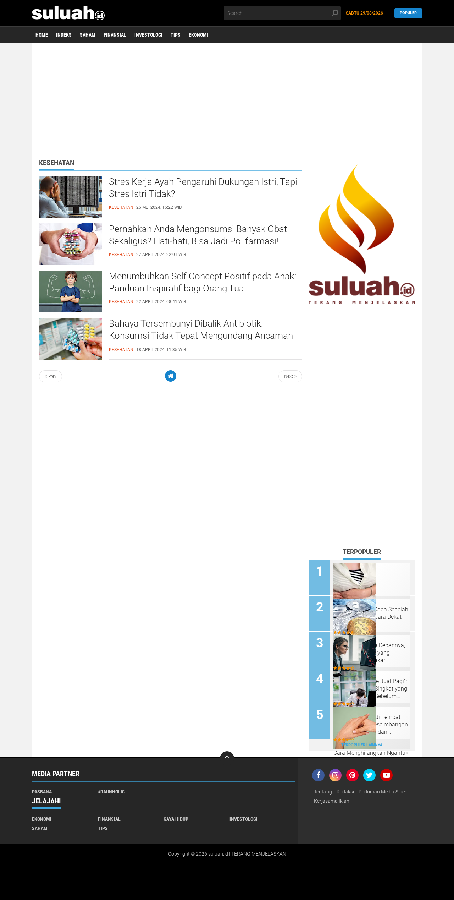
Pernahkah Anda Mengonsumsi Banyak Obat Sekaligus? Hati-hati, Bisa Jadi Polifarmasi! (198, 235)
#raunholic (111, 792)
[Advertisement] (227, 97)
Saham (87, 35)
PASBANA (42, 792)
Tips (176, 35)
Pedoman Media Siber (382, 792)
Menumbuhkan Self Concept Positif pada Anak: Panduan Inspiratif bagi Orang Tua (202, 282)
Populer (408, 13)
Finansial (115, 35)
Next (289, 376)
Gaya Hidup (176, 819)
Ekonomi (198, 35)
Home (41, 35)
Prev (51, 376)
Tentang (323, 792)
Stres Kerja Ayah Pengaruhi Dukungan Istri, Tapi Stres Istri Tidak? (203, 187)
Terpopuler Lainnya (361, 745)
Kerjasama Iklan (331, 801)
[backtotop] (227, 758)
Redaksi (345, 792)
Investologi (148, 35)
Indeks (64, 35)
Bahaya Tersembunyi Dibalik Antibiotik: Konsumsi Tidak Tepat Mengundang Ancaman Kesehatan (201, 335)
